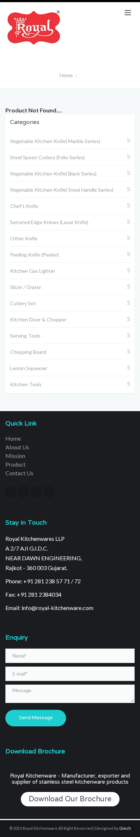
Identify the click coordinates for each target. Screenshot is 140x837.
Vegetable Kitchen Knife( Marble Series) (55, 141)
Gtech (125, 828)
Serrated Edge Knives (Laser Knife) (49, 222)
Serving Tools (25, 336)
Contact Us (19, 472)
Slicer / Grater (25, 287)
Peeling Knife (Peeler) (34, 254)
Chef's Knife (24, 206)
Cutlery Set (23, 303)
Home (66, 75)
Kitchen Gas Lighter (32, 271)
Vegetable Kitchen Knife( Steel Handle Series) (61, 190)
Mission (15, 455)
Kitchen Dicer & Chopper (38, 319)
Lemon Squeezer (28, 368)
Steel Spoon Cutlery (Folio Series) (47, 157)
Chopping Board (28, 352)
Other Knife (23, 238)
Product (15, 464)
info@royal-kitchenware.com (57, 607)
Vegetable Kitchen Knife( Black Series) (53, 173)
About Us (17, 447)
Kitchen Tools (26, 384)
